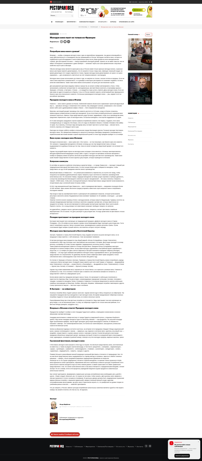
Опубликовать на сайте (126, 22)
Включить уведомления (182, 455)
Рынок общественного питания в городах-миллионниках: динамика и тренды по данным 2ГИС (88, 2)
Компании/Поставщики (86, 22)
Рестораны (68, 12)
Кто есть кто (102, 22)
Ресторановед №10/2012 (67, 419)
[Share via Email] (68, 41)
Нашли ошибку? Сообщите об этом (66, 434)
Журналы (113, 22)
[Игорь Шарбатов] (54, 405)
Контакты (131, 144)
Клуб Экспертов (56, 12)
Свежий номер (133, 34)
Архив (148, 34)
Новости (130, 118)
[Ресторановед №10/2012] (54, 418)
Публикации (59, 22)
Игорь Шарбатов (65, 404)
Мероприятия (71, 22)
